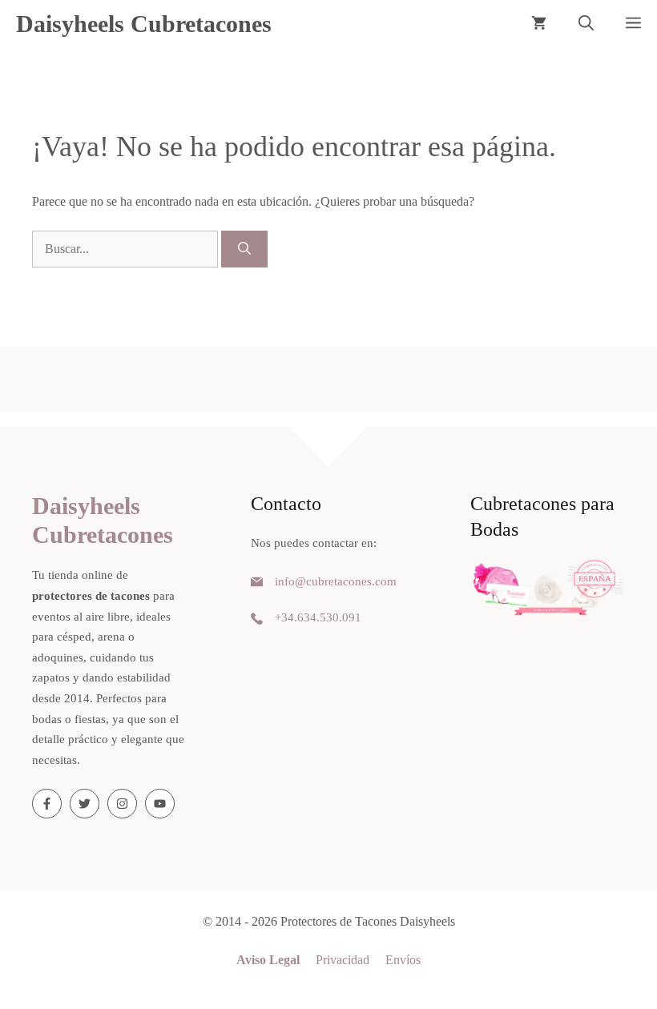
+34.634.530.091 (318, 617)
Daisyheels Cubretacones (144, 23)
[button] (586, 24)
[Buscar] (244, 249)
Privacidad (342, 960)
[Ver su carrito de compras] (538, 24)
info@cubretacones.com (336, 581)
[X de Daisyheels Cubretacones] (84, 803)
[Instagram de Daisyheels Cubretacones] (122, 803)
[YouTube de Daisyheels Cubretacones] (160, 803)
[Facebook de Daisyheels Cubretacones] (47, 803)
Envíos (403, 960)
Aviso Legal (268, 960)
